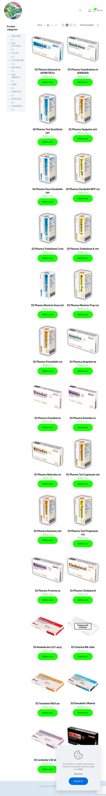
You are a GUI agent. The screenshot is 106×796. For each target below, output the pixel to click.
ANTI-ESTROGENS (16, 44)
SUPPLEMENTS (16, 106)
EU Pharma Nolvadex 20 (47, 474)
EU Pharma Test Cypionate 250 (83, 474)
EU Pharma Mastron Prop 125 (83, 305)
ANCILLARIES (16, 36)
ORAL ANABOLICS (15, 76)
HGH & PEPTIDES (17, 60)
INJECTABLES (16, 68)
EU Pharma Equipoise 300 (83, 129)
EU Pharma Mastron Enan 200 (47, 305)
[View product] (60, 41)
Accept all (78, 781)
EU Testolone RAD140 (47, 703)
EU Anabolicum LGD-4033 (47, 647)
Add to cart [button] (47, 82)
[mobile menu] (80, 10)
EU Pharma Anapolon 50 (83, 361)
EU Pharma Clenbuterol (83, 590)
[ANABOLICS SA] (13, 10)
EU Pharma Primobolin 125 (47, 361)
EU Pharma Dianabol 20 (48, 418)
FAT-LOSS (15, 53)
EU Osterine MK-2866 (83, 647)
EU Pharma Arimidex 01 (83, 418)
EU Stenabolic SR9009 (83, 703)
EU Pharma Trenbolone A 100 (83, 248)
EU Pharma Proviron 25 (47, 590)
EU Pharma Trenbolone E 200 (47, 248)
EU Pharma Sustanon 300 (48, 531)
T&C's (80, 769)
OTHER (14, 85)
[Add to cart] (60, 35)
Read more (83, 656)
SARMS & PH (16, 92)
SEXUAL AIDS (16, 99)
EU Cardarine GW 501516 (47, 760)
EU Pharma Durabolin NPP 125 (83, 189)
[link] (44, 25)
